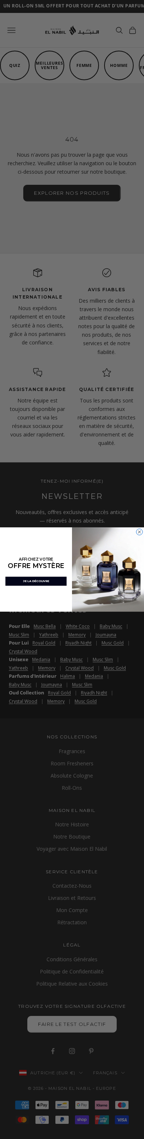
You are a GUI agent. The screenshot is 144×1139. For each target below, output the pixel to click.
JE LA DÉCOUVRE (36, 581)
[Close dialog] (139, 532)
